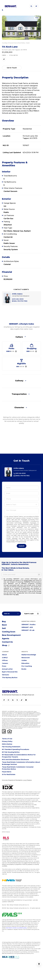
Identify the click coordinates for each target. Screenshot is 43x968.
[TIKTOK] (22, 700)
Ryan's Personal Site (10, 672)
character (19, 407)
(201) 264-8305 (20, 473)
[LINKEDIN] (13, 700)
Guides (24, 660)
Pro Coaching (27, 666)
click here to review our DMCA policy (16, 928)
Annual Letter (7, 669)
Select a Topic (11, 504)
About (4, 655)
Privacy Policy (10, 541)
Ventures (5, 675)
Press (4, 666)
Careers (5, 663)
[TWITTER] (17, 700)
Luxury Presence (27, 780)
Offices (5, 660)
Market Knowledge (29, 655)
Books (24, 669)
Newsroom (26, 657)
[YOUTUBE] (26, 700)
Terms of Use (22, 541)
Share (4, 59)
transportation (19, 394)
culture (19, 337)
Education (25, 663)
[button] (31, 6)
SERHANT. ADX (27, 627)
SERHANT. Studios (29, 624)
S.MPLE (5, 657)
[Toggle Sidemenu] (36, 6)
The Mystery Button (9, 677)
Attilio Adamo (19, 468)
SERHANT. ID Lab (28, 630)
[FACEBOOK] (4, 700)
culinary (19, 381)
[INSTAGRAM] (8, 700)
